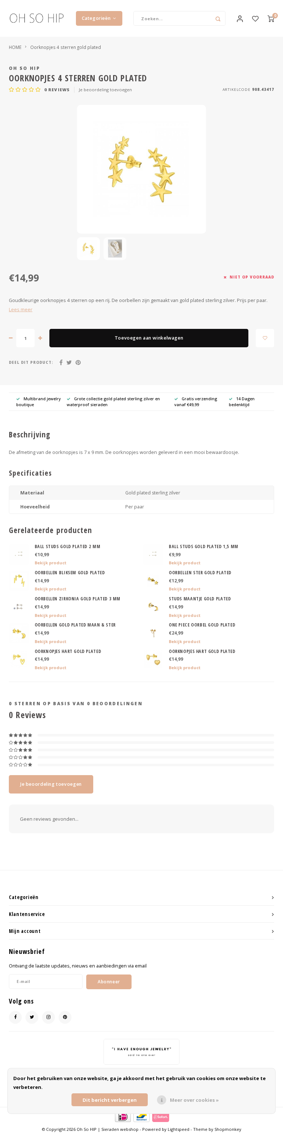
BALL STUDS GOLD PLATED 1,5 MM (203, 546)
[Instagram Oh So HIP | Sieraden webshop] (48, 1017)
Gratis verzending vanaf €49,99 (195, 401)
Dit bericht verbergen (110, 1100)
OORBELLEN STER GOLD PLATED (200, 572)
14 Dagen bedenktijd (242, 401)
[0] (271, 18)
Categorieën (96, 18)
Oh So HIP (24, 68)
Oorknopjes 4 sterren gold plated (65, 47)
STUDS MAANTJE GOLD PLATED (200, 599)
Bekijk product (50, 562)
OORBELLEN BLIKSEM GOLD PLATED (70, 572)
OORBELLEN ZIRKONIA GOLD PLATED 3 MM (78, 599)
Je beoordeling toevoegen (105, 89)
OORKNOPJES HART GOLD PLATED (68, 651)
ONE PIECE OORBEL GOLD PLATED (202, 625)
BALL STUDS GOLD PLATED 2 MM (68, 546)
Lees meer (20, 309)
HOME (15, 47)
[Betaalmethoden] (122, 1116)
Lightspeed (178, 1129)
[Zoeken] (218, 18)
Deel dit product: (31, 362)
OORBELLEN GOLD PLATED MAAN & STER (75, 625)
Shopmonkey (227, 1129)
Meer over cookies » (194, 1100)
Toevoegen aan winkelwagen (149, 338)
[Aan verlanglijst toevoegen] (265, 338)
